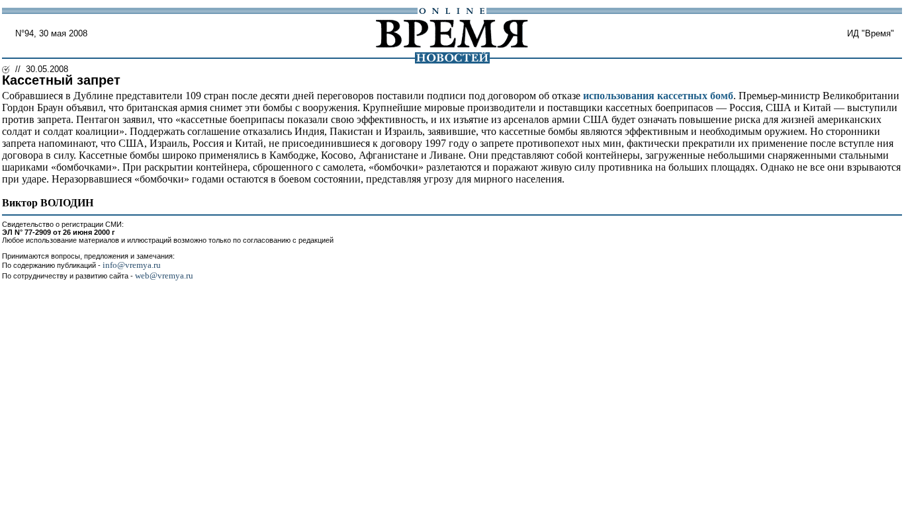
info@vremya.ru (132, 265)
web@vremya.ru (164, 275)
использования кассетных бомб (658, 95)
